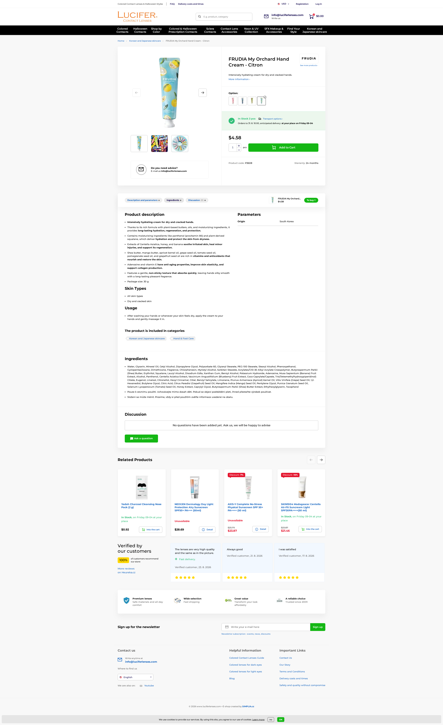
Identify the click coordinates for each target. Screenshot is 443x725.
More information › (239, 79)
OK (280, 719)
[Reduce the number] (239, 150)
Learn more (258, 719)
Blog (232, 678)
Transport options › (273, 118)
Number (233, 148)
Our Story (284, 664)
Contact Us (285, 657)
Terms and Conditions (292, 671)
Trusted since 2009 (297, 601)
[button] (202, 93)
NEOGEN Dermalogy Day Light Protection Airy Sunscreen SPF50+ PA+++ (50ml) (194, 507)
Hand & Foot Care (183, 338)
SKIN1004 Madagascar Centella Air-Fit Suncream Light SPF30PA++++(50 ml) (301, 507)
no (270, 719)
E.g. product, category (216, 16)
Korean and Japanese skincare (145, 40)
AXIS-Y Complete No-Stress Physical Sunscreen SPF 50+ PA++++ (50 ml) (245, 507)
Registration (302, 4)
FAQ (172, 4)
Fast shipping (192, 601)
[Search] (200, 17)
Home (121, 40)
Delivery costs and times (191, 4)
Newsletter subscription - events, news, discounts (246, 634)
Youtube (149, 685)
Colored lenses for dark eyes (245, 664)
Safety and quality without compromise (302, 685)
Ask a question (143, 438)
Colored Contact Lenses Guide (246, 657)
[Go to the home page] (137, 16)
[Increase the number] (239, 146)
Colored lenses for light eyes (245, 671)
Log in (318, 4)
